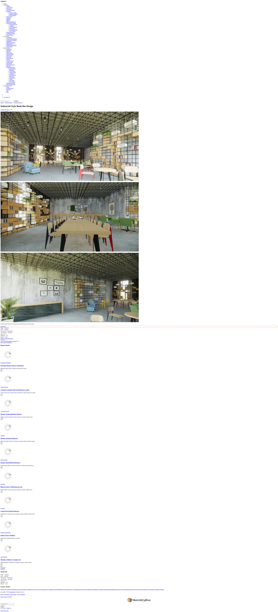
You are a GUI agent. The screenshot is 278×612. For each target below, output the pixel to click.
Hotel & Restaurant (10, 84)
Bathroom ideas (80, 589)
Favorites (3, 569)
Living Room (9, 62)
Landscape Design (7, 85)
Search (16, 101)
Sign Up (9, 608)
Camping (11, 25)
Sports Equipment (13, 29)
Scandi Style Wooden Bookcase (10, 511)
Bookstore (11, 70)
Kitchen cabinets (6, 589)
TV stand (49, 589)
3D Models (6, 5)
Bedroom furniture (17, 589)
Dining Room (9, 53)
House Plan (9, 49)
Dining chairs (98, 589)
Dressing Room (10, 54)
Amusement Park (13, 24)
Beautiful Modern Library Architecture (12, 365)
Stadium (88, 589)
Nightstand (107, 589)
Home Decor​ (9, 16)
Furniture (8, 11)
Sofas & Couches (73, 589)
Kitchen (8, 59)
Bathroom (8, 50)
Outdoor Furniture (13, 14)
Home (4, 3)
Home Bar (8, 57)
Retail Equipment (10, 32)
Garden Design (9, 88)
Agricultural (9, 37)
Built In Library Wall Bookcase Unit (11, 487)
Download (3, 326)
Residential (8, 41)
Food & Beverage (10, 10)
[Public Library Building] (8, 531)
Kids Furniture (12, 15)
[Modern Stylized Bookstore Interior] (8, 410)
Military (8, 20)
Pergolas (143, 589)
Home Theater (9, 58)
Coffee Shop (12, 71)
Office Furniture (13, 12)
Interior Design (6, 48)
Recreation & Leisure (11, 23)
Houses (52, 589)
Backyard (8, 89)
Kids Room (9, 63)
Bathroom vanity (33, 589)
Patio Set (103, 589)
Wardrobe (58, 589)
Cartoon (117, 589)
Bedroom (8, 51)
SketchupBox (4, 1)
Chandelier (161, 589)
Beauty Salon (12, 68)
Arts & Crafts (9, 7)
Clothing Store (12, 72)
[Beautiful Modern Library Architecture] (8, 361)
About (2, 594)
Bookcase (3, 338)
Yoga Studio (12, 81)
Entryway (8, 66)
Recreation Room (10, 64)
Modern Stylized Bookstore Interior (11, 414)
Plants (7, 87)
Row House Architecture (6, 342)
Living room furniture (42, 589)
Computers (125, 589)
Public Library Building (8, 535)
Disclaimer (6, 594)
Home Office (9, 55)
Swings (121, 589)
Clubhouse (11, 74)
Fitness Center (12, 75)
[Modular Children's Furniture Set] (8, 555)
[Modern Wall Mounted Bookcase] (8, 458)
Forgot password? (5, 610)
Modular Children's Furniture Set (11, 560)
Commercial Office (10, 83)
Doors (85, 589)
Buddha (114, 589)
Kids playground (65, 589)
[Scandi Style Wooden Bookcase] (8, 507)
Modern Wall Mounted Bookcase (10, 462)
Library (11, 79)
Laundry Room (9, 61)
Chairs (23, 589)
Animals (8, 6)
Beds (2, 589)
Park (7, 92)
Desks (11, 589)
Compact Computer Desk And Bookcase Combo (15, 390)
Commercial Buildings (11, 40)
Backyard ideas (148, 589)
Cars (55, 589)
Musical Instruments (11, 21)
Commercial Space (10, 67)
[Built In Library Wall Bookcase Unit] (8, 482)
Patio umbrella (155, 589)
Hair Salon (11, 76)
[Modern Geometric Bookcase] (8, 434)
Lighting (8, 19)
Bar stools (92, 589)
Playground (12, 28)
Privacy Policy (13, 594)
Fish (111, 589)
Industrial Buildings (10, 42)
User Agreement (21, 594)
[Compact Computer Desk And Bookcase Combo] (8, 385)
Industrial (8, 18)
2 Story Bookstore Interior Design (8, 341)
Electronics (8, 8)
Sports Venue (9, 46)
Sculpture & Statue (10, 33)
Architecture (6, 36)
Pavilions (139, 589)
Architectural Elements (11, 38)
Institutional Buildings (11, 45)
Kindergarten (12, 77)
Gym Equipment (13, 27)
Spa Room (11, 80)
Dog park (27, 589)
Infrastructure (9, 44)
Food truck (134, 589)
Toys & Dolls (12, 31)
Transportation (9, 35)
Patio (7, 90)
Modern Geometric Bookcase (9, 438)
